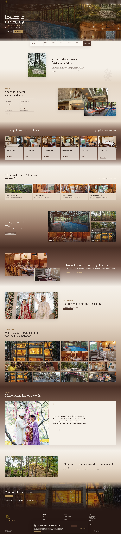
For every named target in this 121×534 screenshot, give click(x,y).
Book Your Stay (8, 495)
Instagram (65, 519)
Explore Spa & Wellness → (78, 272)
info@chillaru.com (91, 524)
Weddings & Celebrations (67, 516)
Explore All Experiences (10, 233)
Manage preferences (83, 528)
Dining (44, 519)
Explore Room (9, 156)
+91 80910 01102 (91, 521)
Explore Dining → (69, 272)
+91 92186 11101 (91, 520)
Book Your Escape (18, 31)
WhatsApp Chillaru (17, 495)
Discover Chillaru (9, 31)
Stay (43, 516)
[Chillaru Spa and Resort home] (8, 2)
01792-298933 (90, 523)
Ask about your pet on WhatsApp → (95, 198)
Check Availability (87, 43)
